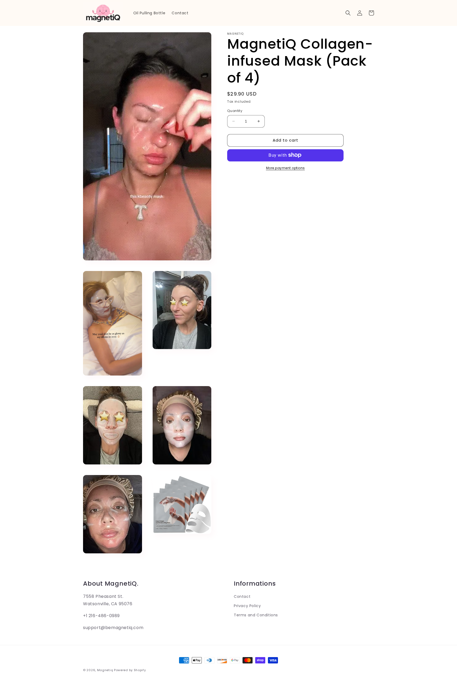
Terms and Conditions (256, 615)
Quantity (234, 110)
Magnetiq (105, 670)
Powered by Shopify (130, 670)
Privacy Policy (247, 605)
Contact (242, 596)
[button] (348, 13)
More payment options (285, 167)
